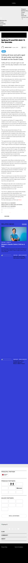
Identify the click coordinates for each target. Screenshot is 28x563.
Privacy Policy (12, 209)
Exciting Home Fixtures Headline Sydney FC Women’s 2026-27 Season (19, 362)
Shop (1, 25)
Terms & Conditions (19, 547)
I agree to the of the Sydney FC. (13, 209)
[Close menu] (25, 556)
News (7, 38)
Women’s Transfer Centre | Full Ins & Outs (13, 245)
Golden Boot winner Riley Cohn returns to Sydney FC (19, 257)
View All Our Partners (14, 515)
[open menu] (1, 18)
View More (24, 224)
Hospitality (3, 24)
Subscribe (6, 216)
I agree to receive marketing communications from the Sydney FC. (14, 212)
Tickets (2, 22)
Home (2, 38)
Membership (3, 20)
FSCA (19, 199)
